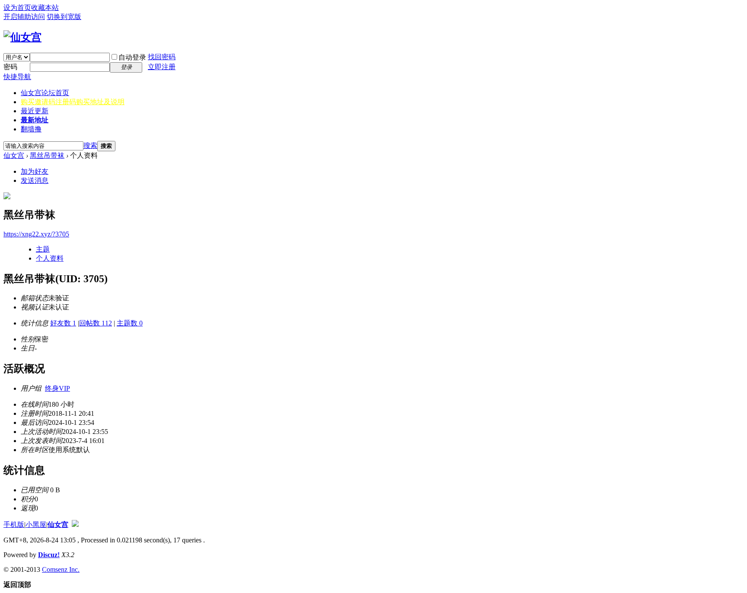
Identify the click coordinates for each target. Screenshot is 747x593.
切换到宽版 (64, 16)
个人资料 (50, 258)
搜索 (90, 145)
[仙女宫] (22, 37)
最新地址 (34, 120)
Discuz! (49, 554)
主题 (43, 249)
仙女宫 (45, 92)
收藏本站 (45, 7)
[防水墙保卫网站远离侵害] (75, 524)
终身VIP (57, 388)
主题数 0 (130, 323)
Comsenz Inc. (61, 569)
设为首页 (17, 7)
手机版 (13, 524)
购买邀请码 (72, 101)
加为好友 (34, 171)
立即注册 (162, 66)
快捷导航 (17, 76)
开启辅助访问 (24, 16)
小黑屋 (36, 524)
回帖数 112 (95, 323)
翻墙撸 (31, 129)
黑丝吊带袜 (47, 155)
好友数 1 (63, 323)
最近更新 (34, 111)
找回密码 (162, 57)
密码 (10, 66)
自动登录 (132, 57)
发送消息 (34, 180)
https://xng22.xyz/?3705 (36, 234)
